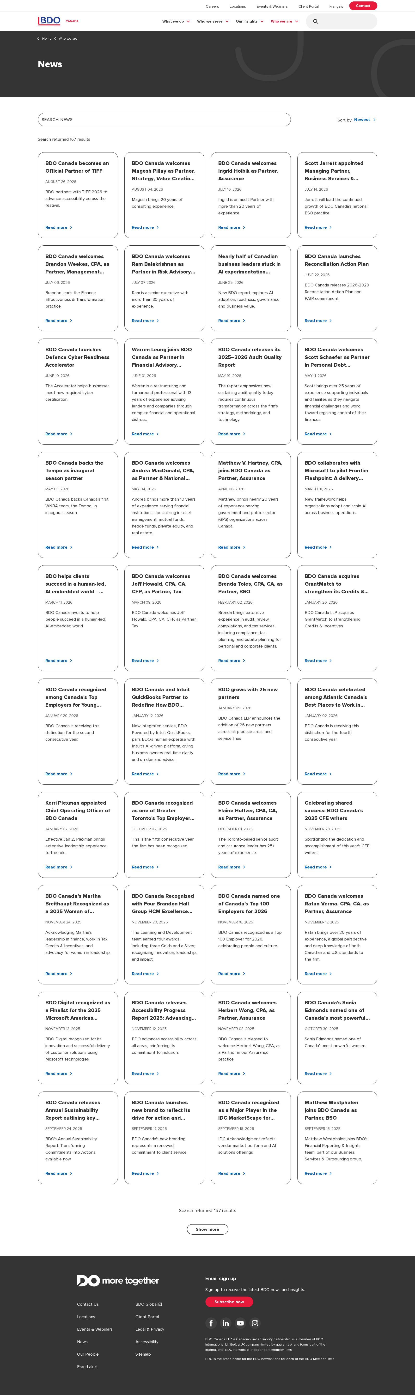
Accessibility (147, 1341)
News (82, 1341)
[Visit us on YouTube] (240, 1324)
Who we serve (210, 21)
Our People (88, 1354)
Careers (212, 6)
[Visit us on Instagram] (255, 1324)
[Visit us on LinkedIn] (226, 1324)
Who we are (281, 21)
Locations (238, 6)
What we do (173, 21)
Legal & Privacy (149, 1329)
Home (47, 38)
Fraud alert (87, 1366)
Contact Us (88, 1304)
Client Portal (309, 6)
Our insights (247, 21)
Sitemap (143, 1354)
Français (336, 6)
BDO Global (146, 1304)
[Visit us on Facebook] (211, 1324)
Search (315, 21)
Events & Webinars (272, 6)
